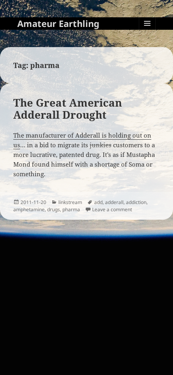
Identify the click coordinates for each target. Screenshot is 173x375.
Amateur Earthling (58, 23)
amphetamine (29, 209)
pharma (71, 209)
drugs (53, 209)
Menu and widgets (147, 31)
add (98, 202)
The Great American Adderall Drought (67, 108)
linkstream (70, 202)
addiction (136, 202)
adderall (114, 202)
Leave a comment (112, 209)
